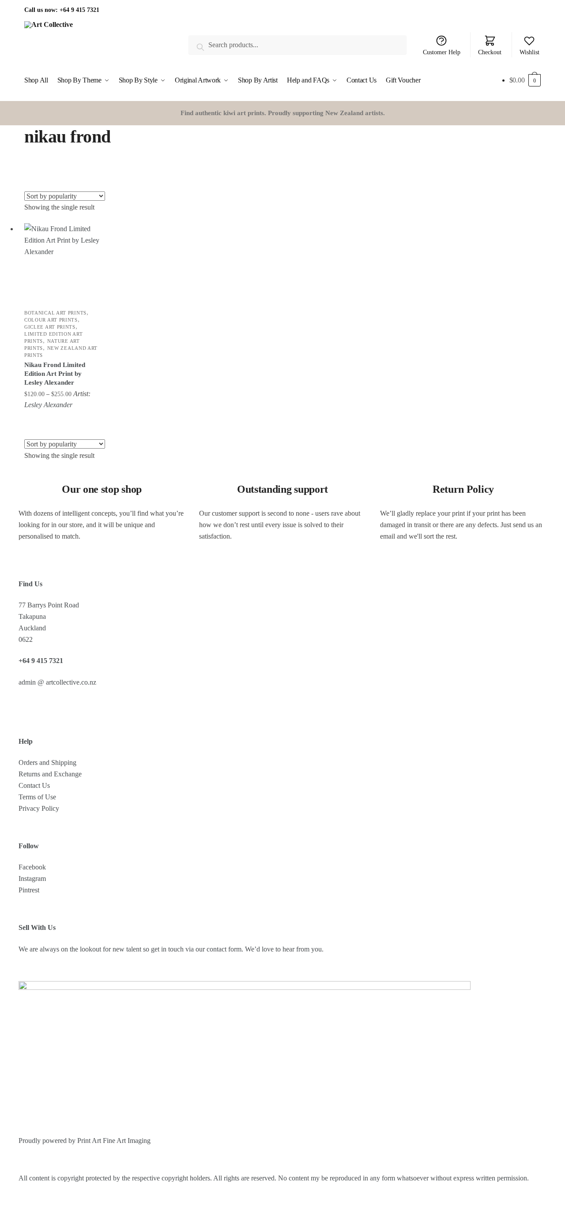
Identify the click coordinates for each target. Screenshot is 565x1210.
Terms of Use (37, 797)
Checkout (489, 52)
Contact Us (34, 785)
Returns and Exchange (50, 774)
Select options (63, 419)
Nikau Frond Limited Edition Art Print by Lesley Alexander (54, 373)
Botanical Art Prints (55, 312)
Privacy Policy (39, 808)
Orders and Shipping (47, 762)
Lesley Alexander (48, 404)
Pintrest (29, 890)
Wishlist (529, 52)
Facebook (32, 867)
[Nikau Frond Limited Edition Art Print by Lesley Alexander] (62, 261)
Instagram (32, 878)
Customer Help (441, 52)
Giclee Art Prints (49, 327)
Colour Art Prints (51, 319)
